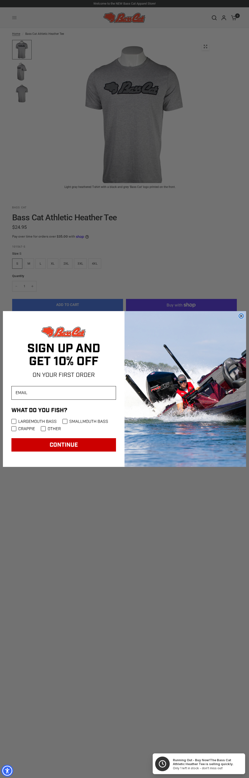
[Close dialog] (241, 316)
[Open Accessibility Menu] (7, 771)
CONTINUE (64, 445)
